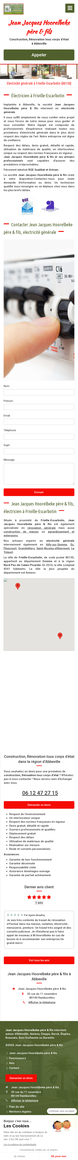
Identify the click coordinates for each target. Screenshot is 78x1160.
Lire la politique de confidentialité (20, 1144)
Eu (72, 544)
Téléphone (10, 430)
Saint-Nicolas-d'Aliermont (52, 548)
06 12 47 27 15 (40, 793)
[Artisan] (50, 206)
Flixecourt (10, 548)
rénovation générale (41, 528)
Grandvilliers (26, 548)
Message (9, 459)
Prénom (8, 401)
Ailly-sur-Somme (56, 544)
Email (7, 415)
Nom (6, 386)
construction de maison (21, 531)
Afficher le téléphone (42, 1002)
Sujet (7, 445)
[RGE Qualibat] (28, 206)
